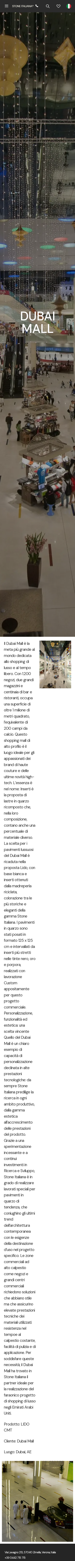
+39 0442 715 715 (15, 1558)
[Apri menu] (6, 6)
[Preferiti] (58, 6)
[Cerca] (47, 6)
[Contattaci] (36, 6)
